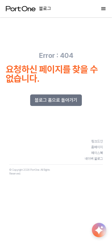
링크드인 (97, 141)
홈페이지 (97, 147)
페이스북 (97, 153)
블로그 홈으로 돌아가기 (56, 100)
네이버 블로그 (94, 159)
